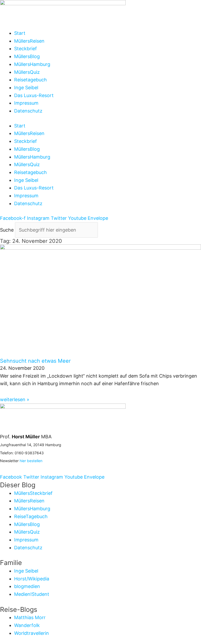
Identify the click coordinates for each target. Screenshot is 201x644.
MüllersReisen (29, 41)
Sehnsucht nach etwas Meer (35, 361)
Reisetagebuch (30, 79)
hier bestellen (31, 460)
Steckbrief (25, 48)
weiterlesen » (14, 399)
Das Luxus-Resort (34, 95)
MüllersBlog (27, 56)
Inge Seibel (26, 87)
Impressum (26, 103)
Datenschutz (28, 111)
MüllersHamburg (32, 64)
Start (19, 33)
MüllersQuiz (27, 72)
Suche (7, 230)
